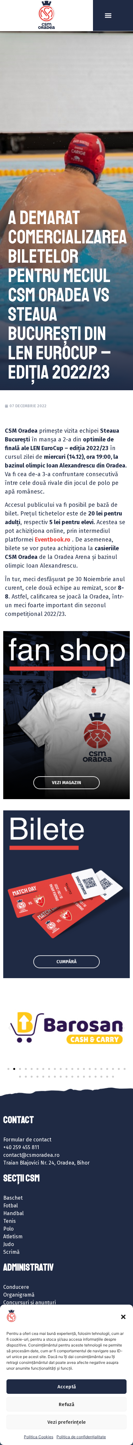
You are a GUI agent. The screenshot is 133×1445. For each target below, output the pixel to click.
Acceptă (66, 1387)
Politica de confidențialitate (81, 1436)
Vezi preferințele (66, 1422)
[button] (123, 1317)
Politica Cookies (38, 1436)
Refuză (66, 1404)
